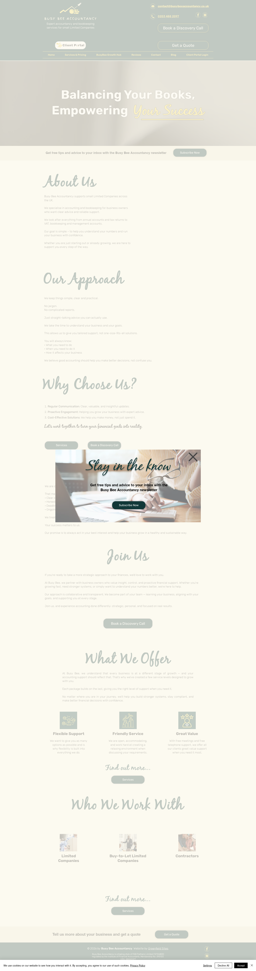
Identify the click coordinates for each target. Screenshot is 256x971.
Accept (241, 965)
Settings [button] (207, 965)
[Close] (252, 965)
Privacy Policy (137, 965)
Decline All (223, 965)
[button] (193, 457)
